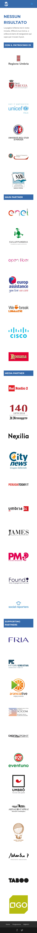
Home (8, 924)
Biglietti (26, 924)
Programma (17, 924)
